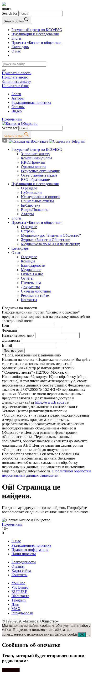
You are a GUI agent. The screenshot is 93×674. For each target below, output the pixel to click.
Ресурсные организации (40, 171)
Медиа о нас (31, 270)
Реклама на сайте (35, 295)
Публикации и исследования (35, 34)
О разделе (29, 188)
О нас (16, 51)
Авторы (17, 98)
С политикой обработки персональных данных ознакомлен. (46, 473)
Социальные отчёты (37, 201)
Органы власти (33, 167)
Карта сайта (21, 571)
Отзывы (18, 107)
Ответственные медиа (39, 175)
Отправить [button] (11, 670)
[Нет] (88, 635)
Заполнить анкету (16, 81)
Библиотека (30, 205)
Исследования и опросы (40, 197)
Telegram (18, 600)
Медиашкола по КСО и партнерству (50, 244)
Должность (11, 340)
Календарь (20, 47)
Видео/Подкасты (34, 210)
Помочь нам (12, 119)
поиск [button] (7, 9)
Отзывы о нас (32, 274)
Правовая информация (29, 550)
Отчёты (27, 278)
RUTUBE (19, 592)
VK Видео (19, 587)
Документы (30, 287)
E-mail (7, 345)
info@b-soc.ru (22, 613)
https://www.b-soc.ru (50, 402)
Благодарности (33, 265)
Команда (28, 261)
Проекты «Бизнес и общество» (36, 43)
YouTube (18, 583)
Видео (16, 111)
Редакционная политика (31, 102)
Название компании (18, 335)
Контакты (29, 300)
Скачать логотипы (36, 291)
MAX (16, 609)
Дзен (15, 604)
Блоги (16, 38)
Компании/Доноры (36, 158)
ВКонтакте (20, 596)
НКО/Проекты (33, 162)
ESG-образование (35, 180)
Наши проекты (23, 554)
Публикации (31, 192)
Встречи (28, 231)
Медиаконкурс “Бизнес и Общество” (51, 235)
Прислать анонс (15, 77)
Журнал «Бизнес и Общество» (45, 240)
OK (81, 634)
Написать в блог (15, 86)
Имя (5, 325)
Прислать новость (16, 73)
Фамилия (9, 330)
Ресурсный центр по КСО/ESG (36, 30)
